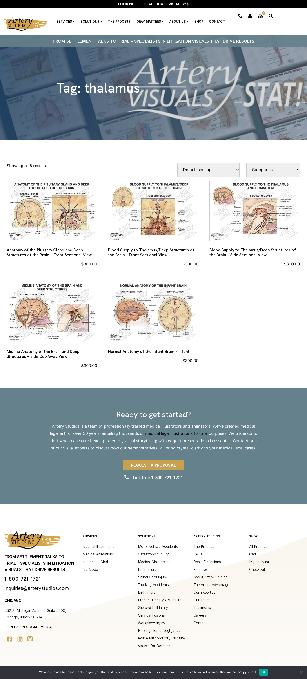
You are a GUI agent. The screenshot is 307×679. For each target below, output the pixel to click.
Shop (198, 21)
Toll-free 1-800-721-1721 (157, 477)
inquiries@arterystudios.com (36, 588)
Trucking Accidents (153, 584)
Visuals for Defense (154, 646)
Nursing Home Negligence (159, 630)
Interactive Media (96, 562)
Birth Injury (147, 592)
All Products (259, 546)
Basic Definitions (207, 562)
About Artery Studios (210, 577)
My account (259, 562)
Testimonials (204, 607)
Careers (200, 615)
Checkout (257, 569)
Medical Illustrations (98, 546)
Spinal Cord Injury (152, 577)
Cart (252, 554)
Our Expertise (205, 592)
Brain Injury (147, 569)
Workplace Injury (151, 623)
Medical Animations (98, 554)
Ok (264, 672)
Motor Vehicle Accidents (158, 546)
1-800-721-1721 (22, 579)
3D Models (91, 569)
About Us (177, 21)
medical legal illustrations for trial (176, 433)
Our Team (201, 600)
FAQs (198, 554)
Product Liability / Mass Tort (161, 600)
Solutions (90, 21)
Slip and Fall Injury (153, 607)
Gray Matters (148, 21)
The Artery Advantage (211, 584)
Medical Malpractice (154, 562)
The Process (119, 21)
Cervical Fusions (151, 615)
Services (64, 21)
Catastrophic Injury (153, 554)
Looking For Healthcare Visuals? (152, 4)
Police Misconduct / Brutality (161, 638)
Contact (217, 21)
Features (201, 569)
